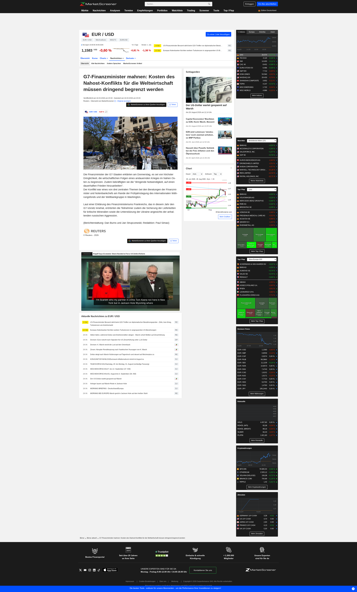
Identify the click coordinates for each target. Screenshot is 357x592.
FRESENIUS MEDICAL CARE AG (252, 216)
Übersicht (85, 58)
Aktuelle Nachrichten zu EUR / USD (100, 316)
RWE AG (243, 204)
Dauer (188, 174)
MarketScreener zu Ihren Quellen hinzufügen (147, 105)
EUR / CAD (241, 372)
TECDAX (243, 58)
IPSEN (242, 289)
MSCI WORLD (245, 90)
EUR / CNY (241, 379)
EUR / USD (241, 350)
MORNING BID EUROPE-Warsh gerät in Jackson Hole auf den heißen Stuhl (119, 393)
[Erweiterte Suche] (209, 4)
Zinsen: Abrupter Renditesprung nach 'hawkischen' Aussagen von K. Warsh (118, 350)
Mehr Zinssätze (257, 534)
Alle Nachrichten (97, 63)
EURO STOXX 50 (246, 68)
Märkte (84, 10)
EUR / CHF (241, 356)
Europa (252, 32)
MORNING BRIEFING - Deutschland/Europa (107, 389)
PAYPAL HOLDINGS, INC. (249, 176)
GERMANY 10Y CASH (248, 516)
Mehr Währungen (257, 394)
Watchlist (241, 141)
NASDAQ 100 (245, 77)
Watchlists (177, 10)
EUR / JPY (241, 389)
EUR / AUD (241, 376)
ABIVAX (243, 282)
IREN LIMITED (245, 173)
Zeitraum (208, 174)
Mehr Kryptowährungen (257, 487)
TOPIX (242, 84)
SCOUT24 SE (245, 219)
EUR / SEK (241, 363)
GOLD (239, 422)
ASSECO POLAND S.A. (249, 285)
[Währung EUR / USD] (105, 112)
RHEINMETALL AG (247, 225)
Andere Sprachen (114, 63)
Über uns (162, 581)
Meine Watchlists (257, 181)
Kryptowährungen (244, 448)
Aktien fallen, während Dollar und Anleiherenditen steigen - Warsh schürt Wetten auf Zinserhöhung (127, 335)
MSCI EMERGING (246, 87)
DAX (241, 55)
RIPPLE (243, 482)
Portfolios (162, 10)
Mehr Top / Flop (257, 251)
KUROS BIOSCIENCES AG (250, 160)
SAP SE (243, 155)
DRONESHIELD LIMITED (249, 163)
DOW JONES (245, 74)
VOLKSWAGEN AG (247, 198)
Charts (103, 58)
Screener (204, 10)
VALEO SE (244, 274)
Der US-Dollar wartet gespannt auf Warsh (106, 379)
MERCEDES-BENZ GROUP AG (252, 201)
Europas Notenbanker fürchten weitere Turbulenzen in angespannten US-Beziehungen (193, 50)
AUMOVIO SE (245, 271)
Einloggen (249, 4)
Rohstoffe (241, 401)
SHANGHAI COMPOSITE (249, 81)
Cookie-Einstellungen (147, 581)
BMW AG (243, 145)
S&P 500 (243, 71)
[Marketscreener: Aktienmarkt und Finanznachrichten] (98, 4)
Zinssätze (241, 495)
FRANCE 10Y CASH (247, 525)
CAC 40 (243, 64)
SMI (241, 61)
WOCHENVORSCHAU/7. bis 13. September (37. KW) (110, 369)
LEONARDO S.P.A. (247, 292)
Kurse (95, 58)
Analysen (115, 10)
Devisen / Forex (243, 329)
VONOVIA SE (245, 212)
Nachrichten (99, 10)
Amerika (262, 32)
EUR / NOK (241, 366)
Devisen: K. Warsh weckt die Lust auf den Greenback (110, 345)
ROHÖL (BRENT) (244, 429)
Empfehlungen (145, 10)
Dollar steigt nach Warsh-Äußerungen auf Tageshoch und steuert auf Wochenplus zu (122, 354)
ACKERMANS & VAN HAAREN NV (253, 264)
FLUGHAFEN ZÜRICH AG (249, 295)
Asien (273, 32)
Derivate (130, 58)
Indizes (242, 32)
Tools (216, 10)
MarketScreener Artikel (132, 63)
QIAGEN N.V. (245, 222)
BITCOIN (243, 469)
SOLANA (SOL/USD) (247, 475)
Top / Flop (229, 10)
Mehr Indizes (257, 95)
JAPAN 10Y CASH (247, 522)
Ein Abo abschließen (267, 4)
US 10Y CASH (245, 519)
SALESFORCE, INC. (247, 152)
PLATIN (240, 435)
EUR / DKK (241, 369)
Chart (189, 168)
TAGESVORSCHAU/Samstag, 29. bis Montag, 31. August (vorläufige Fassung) (119, 364)
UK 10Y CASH (245, 529)
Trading (191, 10)
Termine (128, 10)
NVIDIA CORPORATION (249, 167)
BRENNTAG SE (246, 207)
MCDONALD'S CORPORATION (252, 149)
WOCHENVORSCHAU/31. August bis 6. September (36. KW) (113, 374)
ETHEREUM (244, 472)
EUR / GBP (241, 353)
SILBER (240, 432)
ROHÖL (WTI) (242, 425)
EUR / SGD (241, 385)
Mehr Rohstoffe (257, 440)
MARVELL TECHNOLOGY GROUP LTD (254, 170)
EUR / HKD (241, 382)
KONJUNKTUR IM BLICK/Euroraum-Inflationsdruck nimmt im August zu (117, 359)
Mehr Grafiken (225, 217)
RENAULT (244, 277)
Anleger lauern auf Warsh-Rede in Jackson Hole (108, 384)
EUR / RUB (241, 359)
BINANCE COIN (246, 479)
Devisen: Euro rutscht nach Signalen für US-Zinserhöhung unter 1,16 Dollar (118, 340)
